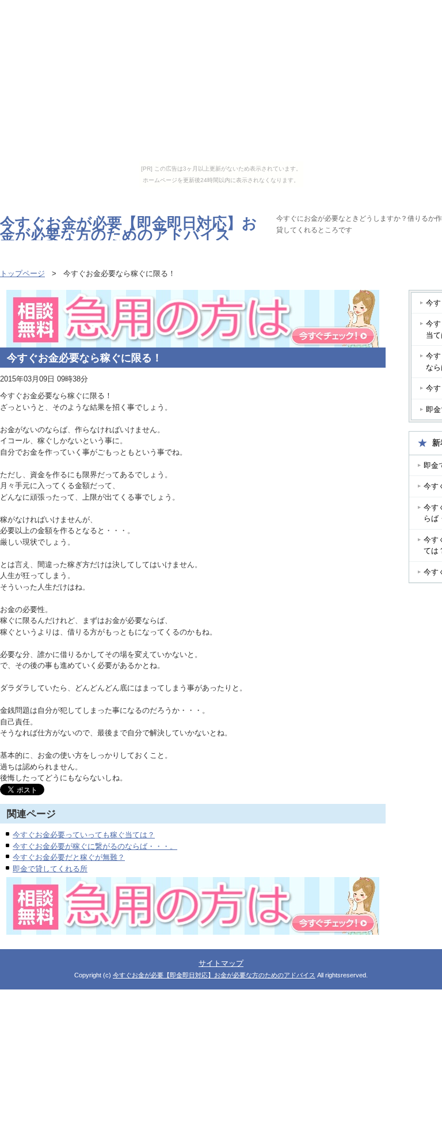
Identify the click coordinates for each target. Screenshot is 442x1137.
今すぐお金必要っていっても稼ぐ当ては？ (84, 834)
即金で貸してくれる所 (50, 868)
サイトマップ (221, 963)
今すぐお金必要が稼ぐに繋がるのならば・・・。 (95, 846)
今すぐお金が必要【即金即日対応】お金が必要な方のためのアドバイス (128, 228)
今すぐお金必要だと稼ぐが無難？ (69, 857)
